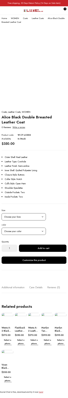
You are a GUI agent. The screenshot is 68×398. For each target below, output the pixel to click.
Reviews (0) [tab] (53, 287)
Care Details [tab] (36, 287)
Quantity (5, 241)
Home (4, 18)
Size (3, 210)
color (4, 224)
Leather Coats (38, 18)
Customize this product (34, 260)
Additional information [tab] (13, 287)
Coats (25, 18)
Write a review (18, 127)
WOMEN (15, 18)
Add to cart (43, 248)
